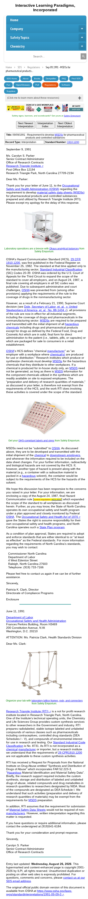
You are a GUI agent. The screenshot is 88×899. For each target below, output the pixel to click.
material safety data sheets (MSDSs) (61, 192)
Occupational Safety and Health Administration (36, 620)
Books (37, 78)
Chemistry (17, 46)
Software (66, 85)
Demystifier (51, 78)
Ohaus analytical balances (64, 248)
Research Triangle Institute (23, 166)
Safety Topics (19, 37)
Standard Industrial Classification (61, 269)
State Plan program (52, 527)
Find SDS (76, 78)
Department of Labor (19, 617)
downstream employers (65, 455)
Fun (8, 85)
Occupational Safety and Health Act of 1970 (50, 516)
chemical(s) (57, 354)
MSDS (73, 368)
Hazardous (14, 772)
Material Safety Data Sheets (27, 809)
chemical (40, 455)
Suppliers (11, 91)
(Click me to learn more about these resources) (33, 97)
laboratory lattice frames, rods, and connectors (57, 700)
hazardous (72, 324)
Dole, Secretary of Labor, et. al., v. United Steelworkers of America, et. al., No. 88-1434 (41, 308)
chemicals (12, 327)
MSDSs (59, 134)
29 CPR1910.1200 (70, 752)
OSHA (25, 290)
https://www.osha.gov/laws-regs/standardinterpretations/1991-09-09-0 (39, 892)
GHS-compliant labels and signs (36, 440)
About (25, 78)
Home (14, 20)
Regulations (50, 85)
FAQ (64, 78)
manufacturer (56, 351)
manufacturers (15, 813)
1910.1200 (73, 142)
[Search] (83, 56)
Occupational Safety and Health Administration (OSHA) (42, 187)
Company (16, 28)
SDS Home (12, 78)
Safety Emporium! (72, 116)
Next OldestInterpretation (65, 125)
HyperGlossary (23, 85)
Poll (37, 85)
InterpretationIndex (45, 125)
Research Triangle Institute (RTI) (27, 711)
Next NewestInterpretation (25, 125)
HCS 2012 (56, 499)
